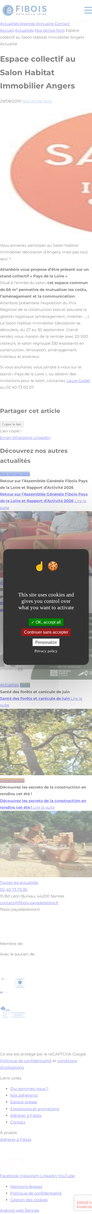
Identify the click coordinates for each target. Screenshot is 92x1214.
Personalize (46, 642)
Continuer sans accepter (46, 632)
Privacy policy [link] (45, 651)
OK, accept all (47, 622)
